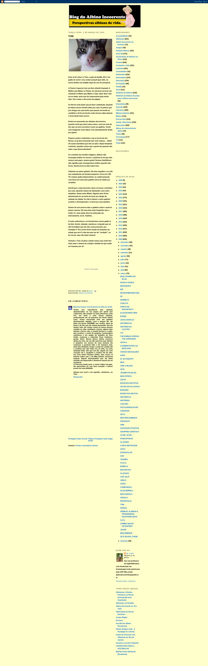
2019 (121, 204)
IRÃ (121, 289)
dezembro (125, 242)
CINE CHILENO (126, 366)
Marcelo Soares (79, 307)
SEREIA (123, 508)
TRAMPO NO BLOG (128, 373)
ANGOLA (124, 498)
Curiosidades (121, 71)
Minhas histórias (86, 293)
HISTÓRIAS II (125, 397)
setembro (125, 253)
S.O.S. (122, 520)
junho (123, 263)
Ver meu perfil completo (126, 581)
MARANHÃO (125, 286)
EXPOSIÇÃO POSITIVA (129, 428)
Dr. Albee (130, 553)
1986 (122, 425)
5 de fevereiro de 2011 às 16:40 (99, 307)
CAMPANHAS (126, 487)
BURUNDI (124, 390)
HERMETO (124, 300)
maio (123, 266)
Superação (120, 125)
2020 (121, 201)
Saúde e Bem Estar (124, 122)
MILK (122, 362)
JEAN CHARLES (127, 320)
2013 (121, 225)
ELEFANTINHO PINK (128, 313)
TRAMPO (124, 459)
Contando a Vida (123, 65)
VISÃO (123, 484)
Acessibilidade (122, 36)
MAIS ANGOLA (126, 494)
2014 (121, 222)
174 (121, 333)
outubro (124, 249)
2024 (121, 187)
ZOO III (123, 380)
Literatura (120, 110)
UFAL (122, 369)
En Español (120, 84)
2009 (121, 239)
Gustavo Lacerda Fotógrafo (127, 643)
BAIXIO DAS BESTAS (129, 393)
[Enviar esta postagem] (95, 291)
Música (119, 116)
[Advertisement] (84, 422)
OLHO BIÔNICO (126, 491)
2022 (121, 194)
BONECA (124, 466)
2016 (121, 215)
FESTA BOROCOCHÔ (129, 407)
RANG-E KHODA (127, 282)
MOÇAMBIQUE (126, 533)
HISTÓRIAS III (126, 323)
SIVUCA (123, 342)
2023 (121, 191)
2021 (121, 197)
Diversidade (121, 77)
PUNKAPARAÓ (126, 439)
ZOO (122, 456)
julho (123, 259)
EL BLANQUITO (126, 359)
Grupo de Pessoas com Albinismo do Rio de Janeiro (125, 637)
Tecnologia (120, 137)
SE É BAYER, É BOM (128, 537)
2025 (121, 184)
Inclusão (119, 107)
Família (119, 87)
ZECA (122, 414)
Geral (118, 90)
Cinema (119, 62)
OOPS (122, 355)
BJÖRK (123, 316)
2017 (121, 211)
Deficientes (120, 74)
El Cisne (119, 620)
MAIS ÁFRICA (126, 376)
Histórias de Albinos (124, 93)
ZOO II (122, 449)
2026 (121, 180)
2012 (121, 229)
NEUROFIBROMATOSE (129, 293)
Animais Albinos (122, 51)
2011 (121, 232)
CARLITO (124, 303)
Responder (78, 377)
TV (117, 140)
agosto (124, 256)
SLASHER (124, 442)
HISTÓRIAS (125, 400)
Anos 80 (119, 54)
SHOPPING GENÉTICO (129, 432)
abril (123, 270)
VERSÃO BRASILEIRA (129, 352)
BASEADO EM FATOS (129, 383)
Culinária (119, 68)
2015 (121, 218)
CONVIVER (124, 411)
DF (121, 296)
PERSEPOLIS (126, 501)
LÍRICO (123, 480)
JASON (123, 530)
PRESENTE (125, 421)
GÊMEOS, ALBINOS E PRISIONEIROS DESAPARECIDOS (129, 514)
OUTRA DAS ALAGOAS (130, 387)
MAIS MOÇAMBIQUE (128, 418)
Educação (120, 81)
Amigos (119, 48)
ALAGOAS (124, 473)
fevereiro (124, 541)
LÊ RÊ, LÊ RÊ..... (127, 435)
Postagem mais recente (78, 439)
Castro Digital (121, 617)
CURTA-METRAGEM (128, 445)
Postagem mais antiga (103, 439)
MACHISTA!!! (125, 470)
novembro (125, 246)
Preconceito (121, 119)
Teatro (118, 134)
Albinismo (120, 39)
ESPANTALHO (126, 452)
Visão (118, 143)
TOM (70, 36)
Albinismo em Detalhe (125, 603)
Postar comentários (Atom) (87, 445)
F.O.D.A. (123, 463)
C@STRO (124, 404)
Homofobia (120, 104)
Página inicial (91, 440)
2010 (121, 236)
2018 (121, 208)
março (123, 273)
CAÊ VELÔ (124, 477)
